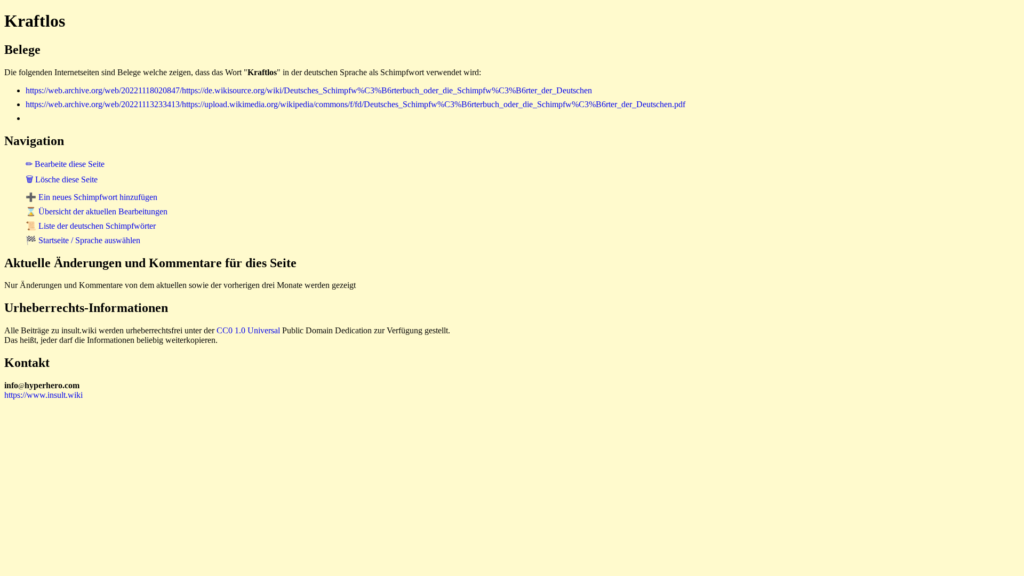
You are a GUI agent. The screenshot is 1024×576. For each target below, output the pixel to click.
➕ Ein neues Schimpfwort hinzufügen (91, 197)
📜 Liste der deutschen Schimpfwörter (91, 225)
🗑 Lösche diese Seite (62, 179)
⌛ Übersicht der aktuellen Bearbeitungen (96, 211)
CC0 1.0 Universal (248, 330)
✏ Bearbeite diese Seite (65, 164)
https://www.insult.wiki (43, 394)
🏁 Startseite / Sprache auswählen (83, 240)
